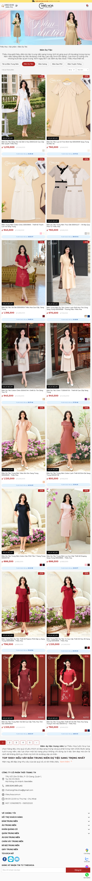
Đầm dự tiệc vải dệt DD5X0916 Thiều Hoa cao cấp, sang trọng (23, 308)
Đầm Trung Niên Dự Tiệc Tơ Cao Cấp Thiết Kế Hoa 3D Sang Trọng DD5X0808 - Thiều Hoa (68, 640)
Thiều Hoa (3, 47)
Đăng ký (78, 870)
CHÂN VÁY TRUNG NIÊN (12, 841)
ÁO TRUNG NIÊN (9, 825)
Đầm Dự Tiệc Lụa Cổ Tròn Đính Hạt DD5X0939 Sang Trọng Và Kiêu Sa (68, 143)
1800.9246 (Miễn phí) (13, 786)
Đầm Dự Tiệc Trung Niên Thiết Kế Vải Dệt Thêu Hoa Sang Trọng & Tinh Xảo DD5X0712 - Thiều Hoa (67, 722)
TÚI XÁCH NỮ (8, 853)
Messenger (86, 869)
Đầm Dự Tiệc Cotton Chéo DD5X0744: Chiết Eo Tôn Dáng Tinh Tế (22, 391)
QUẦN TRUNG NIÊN (10, 833)
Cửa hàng (87, 853)
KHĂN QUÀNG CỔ (10, 829)
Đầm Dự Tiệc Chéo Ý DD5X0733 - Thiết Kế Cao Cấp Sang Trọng (67, 391)
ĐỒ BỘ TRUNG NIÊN (10, 845)
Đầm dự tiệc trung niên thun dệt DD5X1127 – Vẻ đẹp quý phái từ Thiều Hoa (68, 225)
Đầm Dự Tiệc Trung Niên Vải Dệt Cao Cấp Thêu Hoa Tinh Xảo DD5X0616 (22, 722)
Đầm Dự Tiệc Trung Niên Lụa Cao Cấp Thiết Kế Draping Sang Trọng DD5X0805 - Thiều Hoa (67, 557)
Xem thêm (28, 781)
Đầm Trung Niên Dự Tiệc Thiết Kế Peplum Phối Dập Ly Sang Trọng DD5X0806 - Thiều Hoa (23, 640)
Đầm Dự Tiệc (22, 47)
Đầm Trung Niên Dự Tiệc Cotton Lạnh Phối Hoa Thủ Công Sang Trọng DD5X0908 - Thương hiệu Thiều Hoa (67, 308)
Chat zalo (87, 861)
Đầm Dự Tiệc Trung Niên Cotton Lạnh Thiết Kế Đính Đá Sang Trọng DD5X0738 (68, 474)
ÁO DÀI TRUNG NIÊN (11, 837)
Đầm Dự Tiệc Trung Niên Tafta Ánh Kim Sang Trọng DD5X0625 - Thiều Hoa (20, 474)
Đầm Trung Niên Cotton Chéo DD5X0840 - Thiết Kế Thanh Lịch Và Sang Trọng (22, 225)
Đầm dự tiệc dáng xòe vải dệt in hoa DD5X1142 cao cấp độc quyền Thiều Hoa (23, 143)
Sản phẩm (12, 47)
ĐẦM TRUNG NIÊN (10, 821)
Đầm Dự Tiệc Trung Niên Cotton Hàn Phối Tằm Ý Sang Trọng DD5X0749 (23, 557)
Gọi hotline (87, 878)
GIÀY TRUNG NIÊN (10, 849)
